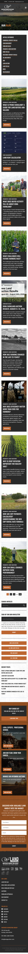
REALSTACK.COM (19, 949)
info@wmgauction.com (7, 939)
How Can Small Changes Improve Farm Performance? (12, 570)
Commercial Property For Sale (10, 40)
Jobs (4, 60)
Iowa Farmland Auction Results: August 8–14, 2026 (14, 307)
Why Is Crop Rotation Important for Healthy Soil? (12, 464)
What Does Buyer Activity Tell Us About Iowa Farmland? (13, 204)
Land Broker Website (9, 949)
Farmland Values (7, 46)
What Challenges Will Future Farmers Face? (12, 257)
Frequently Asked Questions (9, 49)
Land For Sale (6, 66)
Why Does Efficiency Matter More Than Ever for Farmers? (14, 409)
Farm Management (7, 43)
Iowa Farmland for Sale (7, 888)
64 (20, 594)
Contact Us (4, 900)
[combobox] (11, 605)
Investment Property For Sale (10, 55)
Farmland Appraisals (7, 894)
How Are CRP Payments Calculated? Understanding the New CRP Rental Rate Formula (13, 518)
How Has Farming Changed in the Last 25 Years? (13, 356)
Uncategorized (6, 72)
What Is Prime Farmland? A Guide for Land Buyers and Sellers (14, 107)
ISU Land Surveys (7, 58)
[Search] (24, 605)
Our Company (5, 897)
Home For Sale (6, 52)
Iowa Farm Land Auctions (8, 885)
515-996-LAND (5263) (7, 936)
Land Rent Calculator (12, 157)
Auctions (3, 891)
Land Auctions (6, 63)
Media (4, 69)
